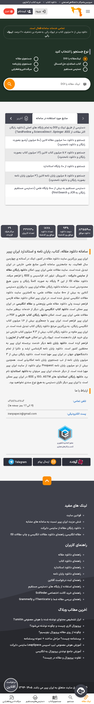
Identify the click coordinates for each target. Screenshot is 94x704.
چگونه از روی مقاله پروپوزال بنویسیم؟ (60, 632)
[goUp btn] (47, 480)
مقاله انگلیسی (24, 304)
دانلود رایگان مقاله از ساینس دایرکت (61, 528)
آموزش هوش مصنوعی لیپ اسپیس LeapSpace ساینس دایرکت (45, 645)
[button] (41, 11)
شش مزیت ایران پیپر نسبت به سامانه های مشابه (53, 522)
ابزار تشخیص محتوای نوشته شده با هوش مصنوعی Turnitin (47, 620)
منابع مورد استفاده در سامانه (52, 118)
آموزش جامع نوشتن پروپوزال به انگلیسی (58, 651)
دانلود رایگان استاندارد (70, 377)
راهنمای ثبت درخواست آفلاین (64, 580)
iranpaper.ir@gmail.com (22, 414)
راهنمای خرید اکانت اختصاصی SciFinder (58, 593)
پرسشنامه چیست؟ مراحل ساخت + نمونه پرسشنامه (52, 639)
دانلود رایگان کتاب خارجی (32, 315)
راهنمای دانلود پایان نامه (67, 574)
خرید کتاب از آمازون (19, 337)
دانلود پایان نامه (56, 343)
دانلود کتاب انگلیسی (56, 309)
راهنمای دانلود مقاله (69, 555)
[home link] (76, 11)
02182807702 (20, 403)
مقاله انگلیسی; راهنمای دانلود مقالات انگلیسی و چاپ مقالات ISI (45, 535)
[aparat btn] (76, 462)
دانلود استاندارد (19, 371)
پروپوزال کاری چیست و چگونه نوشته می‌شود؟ (55, 626)
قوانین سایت (73, 515)
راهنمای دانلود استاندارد (67, 568)
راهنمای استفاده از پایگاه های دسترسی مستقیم (54, 587)
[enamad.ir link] (29, 436)
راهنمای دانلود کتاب (70, 561)
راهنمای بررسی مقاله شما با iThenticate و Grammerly (50, 599)
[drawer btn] (88, 11)
